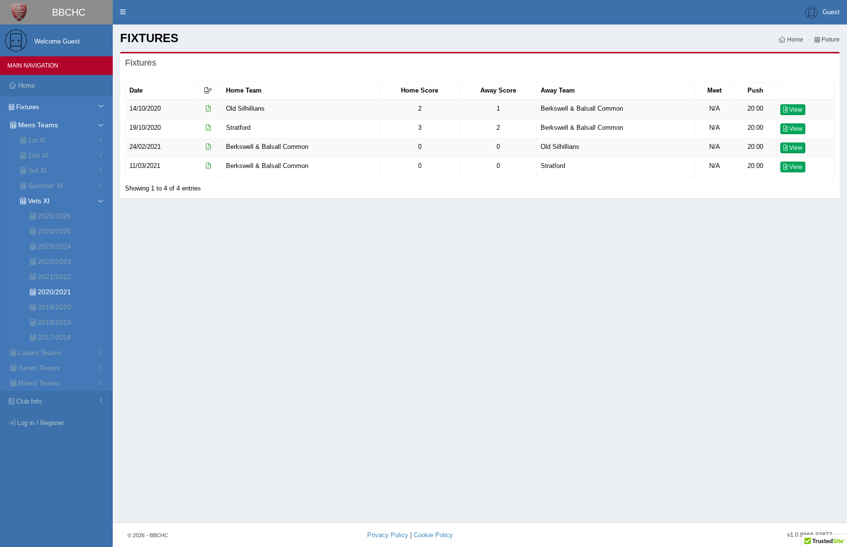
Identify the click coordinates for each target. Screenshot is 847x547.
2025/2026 (53, 216)
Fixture (830, 39)
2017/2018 (53, 337)
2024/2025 (53, 231)
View (795, 109)
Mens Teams (37, 125)
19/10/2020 (145, 127)
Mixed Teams (37, 383)
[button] (123, 12)
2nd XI (37, 155)
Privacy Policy (387, 535)
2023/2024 (53, 246)
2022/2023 (53, 261)
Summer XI (44, 186)
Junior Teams (38, 368)
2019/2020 (53, 307)
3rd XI (36, 170)
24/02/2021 (145, 146)
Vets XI (38, 201)
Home (794, 39)
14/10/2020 (145, 108)
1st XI (36, 140)
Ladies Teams (38, 353)
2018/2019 (53, 322)
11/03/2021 (144, 165)
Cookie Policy (433, 535)
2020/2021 (53, 292)
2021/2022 (53, 277)
